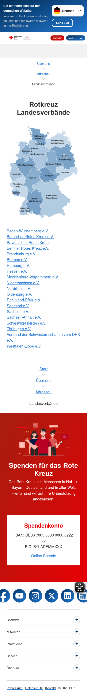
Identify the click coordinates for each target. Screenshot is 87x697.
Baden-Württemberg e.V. (28, 230)
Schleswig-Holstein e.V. (26, 323)
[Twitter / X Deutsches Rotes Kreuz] (51, 596)
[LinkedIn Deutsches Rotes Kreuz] (67, 596)
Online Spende (43, 555)
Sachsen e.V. (18, 311)
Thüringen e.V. (19, 328)
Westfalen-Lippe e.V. (24, 346)
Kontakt (50, 688)
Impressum (15, 688)
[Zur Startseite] (20, 38)
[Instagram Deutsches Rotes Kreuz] (35, 596)
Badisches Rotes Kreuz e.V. (30, 236)
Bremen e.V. (17, 259)
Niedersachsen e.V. (23, 282)
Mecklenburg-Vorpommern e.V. (33, 276)
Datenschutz (34, 688)
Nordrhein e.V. (19, 288)
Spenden (57, 37)
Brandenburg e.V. (21, 253)
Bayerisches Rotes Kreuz (28, 242)
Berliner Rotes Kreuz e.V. (28, 248)
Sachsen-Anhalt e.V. (24, 317)
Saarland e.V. (18, 305)
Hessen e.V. (17, 271)
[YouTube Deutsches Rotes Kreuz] (19, 596)
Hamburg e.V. (18, 265)
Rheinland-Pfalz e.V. (24, 299)
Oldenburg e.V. (19, 294)
